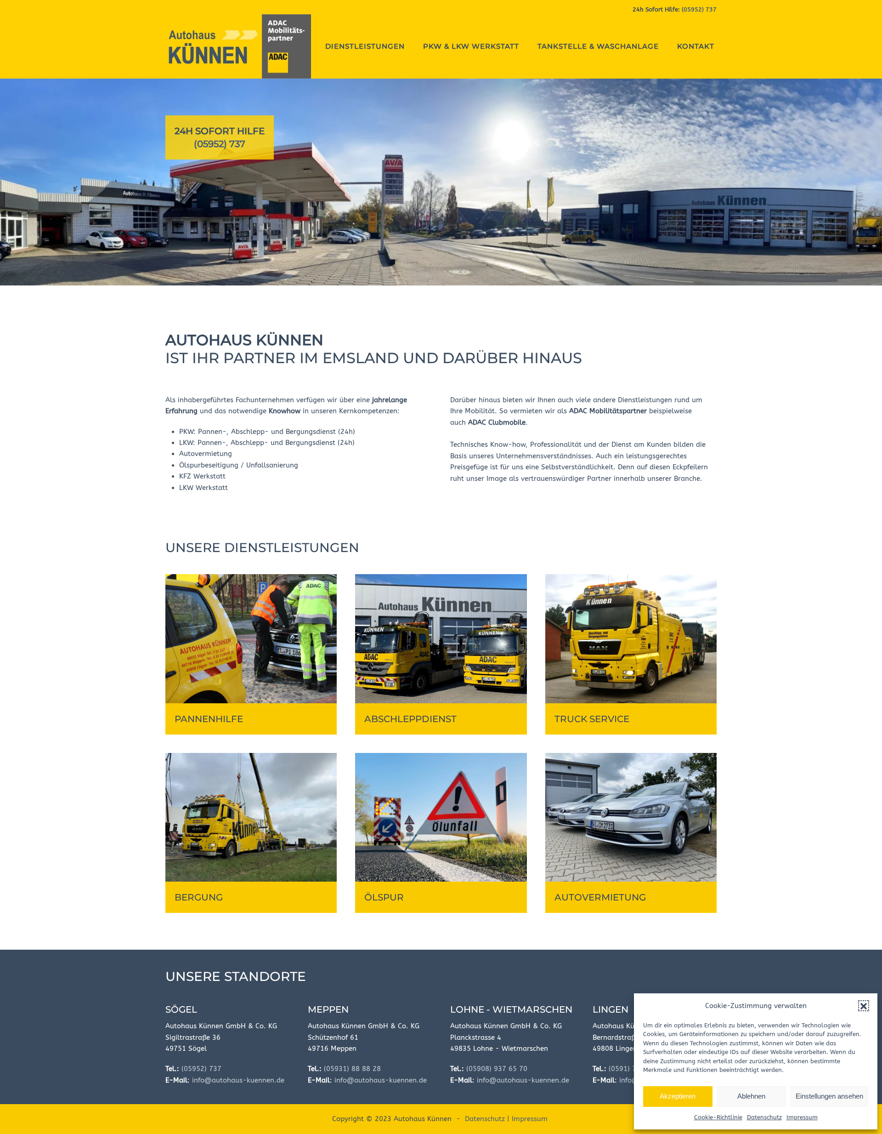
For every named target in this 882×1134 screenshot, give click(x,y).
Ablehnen (751, 1096)
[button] (863, 1005)
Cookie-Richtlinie (718, 1117)
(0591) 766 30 (632, 1069)
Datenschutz (764, 1117)
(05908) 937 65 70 (496, 1069)
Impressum (802, 1117)
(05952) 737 (699, 9)
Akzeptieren (677, 1096)
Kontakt (695, 46)
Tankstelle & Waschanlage (598, 46)
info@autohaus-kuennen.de (238, 1080)
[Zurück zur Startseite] (238, 46)
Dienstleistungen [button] (365, 46)
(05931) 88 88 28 (352, 1069)
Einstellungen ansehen (829, 1096)
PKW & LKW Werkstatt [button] (471, 46)
